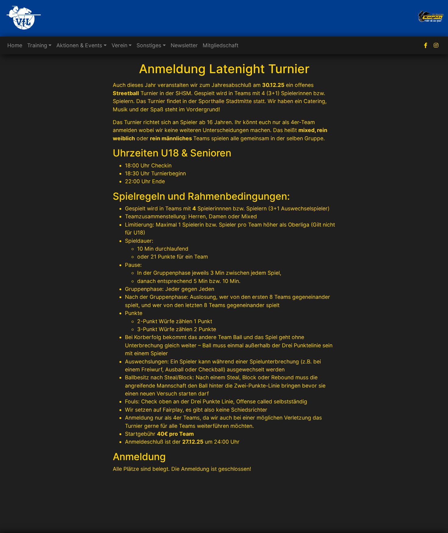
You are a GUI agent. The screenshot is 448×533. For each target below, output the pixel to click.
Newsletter (184, 45)
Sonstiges (149, 45)
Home (14, 45)
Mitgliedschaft (220, 45)
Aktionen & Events (79, 45)
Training (37, 45)
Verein (119, 45)
